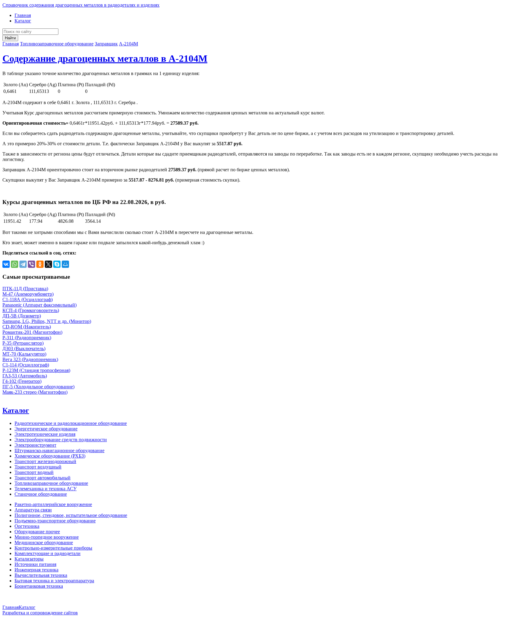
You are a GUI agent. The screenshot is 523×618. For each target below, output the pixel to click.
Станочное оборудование (41, 494)
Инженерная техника (36, 569)
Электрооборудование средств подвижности (61, 439)
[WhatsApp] (14, 264)
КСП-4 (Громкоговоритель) (30, 310)
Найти (10, 38)
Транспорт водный (34, 472)
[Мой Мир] (65, 264)
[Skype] (57, 264)
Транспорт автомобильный (43, 477)
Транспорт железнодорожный (45, 461)
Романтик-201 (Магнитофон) (32, 332)
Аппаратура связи (33, 509)
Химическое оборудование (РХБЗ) (50, 456)
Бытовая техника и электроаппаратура (54, 580)
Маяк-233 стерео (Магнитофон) (34, 392)
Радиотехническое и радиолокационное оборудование (71, 423)
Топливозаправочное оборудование (57, 43)
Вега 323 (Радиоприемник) (30, 359)
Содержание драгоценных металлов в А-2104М (104, 58)
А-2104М (128, 43)
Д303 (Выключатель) (23, 348)
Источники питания (35, 564)
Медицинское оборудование (44, 542)
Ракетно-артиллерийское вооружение (53, 504)
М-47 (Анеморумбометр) (28, 294)
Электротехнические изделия (45, 434)
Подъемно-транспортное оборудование (55, 520)
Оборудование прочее (37, 531)
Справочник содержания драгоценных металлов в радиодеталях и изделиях (81, 5)
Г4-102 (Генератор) (21, 381)
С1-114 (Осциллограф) (25, 364)
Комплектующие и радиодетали (48, 553)
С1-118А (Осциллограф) (27, 299)
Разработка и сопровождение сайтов (40, 612)
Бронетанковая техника (39, 586)
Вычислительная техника (41, 575)
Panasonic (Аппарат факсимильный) (39, 304)
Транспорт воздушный (38, 466)
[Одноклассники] (40, 264)
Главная (23, 15)
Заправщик (106, 43)
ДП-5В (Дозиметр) (21, 315)
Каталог (23, 20)
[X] (48, 264)
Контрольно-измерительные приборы (53, 548)
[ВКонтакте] (6, 264)
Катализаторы (29, 558)
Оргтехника (27, 526)
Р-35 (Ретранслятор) (23, 343)
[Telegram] (23, 264)
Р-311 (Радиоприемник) (26, 337)
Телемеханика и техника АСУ (46, 488)
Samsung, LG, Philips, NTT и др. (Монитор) (46, 321)
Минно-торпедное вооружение (47, 537)
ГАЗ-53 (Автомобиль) (24, 375)
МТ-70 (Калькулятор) (24, 354)
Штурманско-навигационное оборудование (59, 450)
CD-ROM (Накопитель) (26, 326)
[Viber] (31, 264)
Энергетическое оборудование (46, 428)
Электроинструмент (35, 445)
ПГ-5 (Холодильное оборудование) (38, 386)
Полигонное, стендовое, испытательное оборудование (71, 515)
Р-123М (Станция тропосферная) (36, 370)
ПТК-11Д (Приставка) (25, 288)
